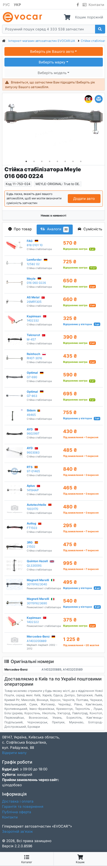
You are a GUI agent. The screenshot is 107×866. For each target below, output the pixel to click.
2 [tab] (34, 161)
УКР (17, 5)
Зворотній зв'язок (17, 831)
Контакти (96, 5)
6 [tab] (65, 161)
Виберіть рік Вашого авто (52, 51)
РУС (6, 5)
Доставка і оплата (18, 801)
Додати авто (84, 198)
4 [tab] (49, 161)
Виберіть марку (52, 62)
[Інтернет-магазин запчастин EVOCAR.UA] (23, 17)
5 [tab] (57, 161)
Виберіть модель (52, 73)
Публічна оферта (16, 812)
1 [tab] (26, 161)
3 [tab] (41, 161)
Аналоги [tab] (57, 229)
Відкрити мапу (14, 753)
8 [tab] (80, 161)
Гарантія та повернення (22, 806)
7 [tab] (73, 161)
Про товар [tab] (23, 229)
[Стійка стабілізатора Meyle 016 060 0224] (53, 126)
